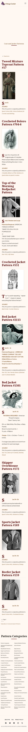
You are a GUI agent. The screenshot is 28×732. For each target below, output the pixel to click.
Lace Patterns (4, 681)
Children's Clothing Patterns (7, 660)
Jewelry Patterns (17, 679)
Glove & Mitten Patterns (19, 671)
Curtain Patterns (17, 665)
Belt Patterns (3, 655)
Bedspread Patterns (18, 653)
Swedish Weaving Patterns (20, 700)
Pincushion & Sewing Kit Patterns (19, 688)
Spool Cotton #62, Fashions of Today (12, 514)
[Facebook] (14, 723)
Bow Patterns (17, 655)
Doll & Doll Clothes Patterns (20, 667)
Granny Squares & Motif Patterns (6, 674)
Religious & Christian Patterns (20, 692)
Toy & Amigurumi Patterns (20, 704)
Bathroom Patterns (5, 653)
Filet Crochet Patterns (19, 669)
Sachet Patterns (17, 696)
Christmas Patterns (18, 660)
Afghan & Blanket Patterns (20, 643)
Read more (6, 56)
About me (7, 719)
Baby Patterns (17, 648)
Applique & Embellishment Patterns (6, 646)
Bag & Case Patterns (5, 651)
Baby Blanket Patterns (5, 648)
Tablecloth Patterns (18, 702)
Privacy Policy (19, 719)
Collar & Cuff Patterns (5, 665)
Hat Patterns (3, 677)
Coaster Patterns (4, 663)
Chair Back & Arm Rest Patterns (19, 658)
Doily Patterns (4, 667)
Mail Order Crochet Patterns (10, 309)
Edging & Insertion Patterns (7, 669)
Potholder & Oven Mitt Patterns (6, 693)
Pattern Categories (5, 643)
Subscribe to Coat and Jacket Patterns (10, 624)
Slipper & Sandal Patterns (6, 700)
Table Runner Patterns (5, 702)
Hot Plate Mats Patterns (6, 679)
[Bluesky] (9, 723)
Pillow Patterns (4, 687)
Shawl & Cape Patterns (19, 698)
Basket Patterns (17, 651)
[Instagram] (18, 723)
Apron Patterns (17, 645)
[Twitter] (22, 723)
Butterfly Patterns (5, 657)
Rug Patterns (3, 696)
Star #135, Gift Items (8, 254)
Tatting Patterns (4, 704)
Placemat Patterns (5, 690)
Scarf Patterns (4, 698)
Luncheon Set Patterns (19, 681)
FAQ (12, 719)
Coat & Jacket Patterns (19, 663)
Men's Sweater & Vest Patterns (5, 684)
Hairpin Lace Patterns (18, 674)
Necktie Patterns (18, 684)
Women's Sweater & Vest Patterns (19, 707)
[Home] (8, 3)
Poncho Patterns (18, 690)
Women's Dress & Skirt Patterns (5, 707)
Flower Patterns (4, 671)
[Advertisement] (14, 21)
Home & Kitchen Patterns (19, 677)
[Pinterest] (5, 723)
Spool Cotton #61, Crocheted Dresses (13, 614)
